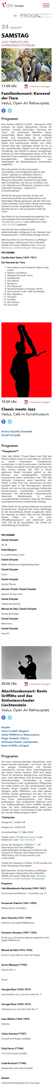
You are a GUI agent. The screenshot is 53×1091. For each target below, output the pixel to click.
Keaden (5, 727)
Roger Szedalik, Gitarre (15, 738)
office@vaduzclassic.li (12, 222)
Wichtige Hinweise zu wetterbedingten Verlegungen (23, 246)
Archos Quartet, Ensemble (16, 431)
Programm (35, 16)
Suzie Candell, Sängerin (15, 730)
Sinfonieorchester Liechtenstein (19, 741)
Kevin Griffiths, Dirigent (15, 745)
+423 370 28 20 (9, 224)
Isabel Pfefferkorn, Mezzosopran (20, 734)
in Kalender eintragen (39, 86)
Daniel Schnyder (11, 435)
